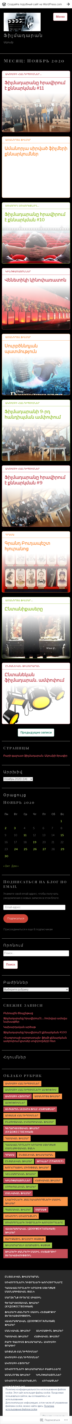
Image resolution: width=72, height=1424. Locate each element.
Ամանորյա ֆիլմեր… (19, 600)
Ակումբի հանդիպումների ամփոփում (31, 1089)
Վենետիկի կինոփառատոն (35, 280)
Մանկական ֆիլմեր (18, 1193)
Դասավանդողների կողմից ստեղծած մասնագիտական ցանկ (30, 1146)
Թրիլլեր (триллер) (50, 1161)
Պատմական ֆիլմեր (18, 1209)
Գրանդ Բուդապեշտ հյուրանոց (27, 545)
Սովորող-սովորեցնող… (22, 205)
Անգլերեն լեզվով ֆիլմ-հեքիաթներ (30, 1109)
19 (34, 842)
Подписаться (15, 918)
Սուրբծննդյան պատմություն (21, 348)
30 (6, 856)
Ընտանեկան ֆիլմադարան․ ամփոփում (34, 677)
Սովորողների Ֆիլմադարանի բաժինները (33, 1369)
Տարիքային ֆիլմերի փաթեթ (24, 1239)
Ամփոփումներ (15, 1102)
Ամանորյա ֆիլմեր (18, 139)
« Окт (6, 866)
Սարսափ (40, 1209)
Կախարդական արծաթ (19, 1027)
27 (44, 849)
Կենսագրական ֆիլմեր (20, 1174)
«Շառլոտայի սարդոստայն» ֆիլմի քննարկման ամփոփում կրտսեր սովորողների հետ (35, 1039)
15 (62, 835)
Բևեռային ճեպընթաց (18, 1013)
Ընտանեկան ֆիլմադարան (22, 666)
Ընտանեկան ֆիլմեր (18, 1161)
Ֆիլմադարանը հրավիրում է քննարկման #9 (35, 480)
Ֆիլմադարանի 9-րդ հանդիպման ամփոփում (33, 414)
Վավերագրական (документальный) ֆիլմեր (30, 1230)
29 (62, 849)
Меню (60, 16)
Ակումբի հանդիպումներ (22, 403)
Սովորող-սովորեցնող (21, 1216)
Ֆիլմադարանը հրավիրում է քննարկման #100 (35, 1032)
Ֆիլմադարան (23, 35)
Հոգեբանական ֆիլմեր (20, 1186)
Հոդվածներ (50, 1380)
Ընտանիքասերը (24, 608)
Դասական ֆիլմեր (17, 1138)
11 (25, 835)
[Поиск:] (36, 954)
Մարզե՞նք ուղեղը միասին (23, 1297)
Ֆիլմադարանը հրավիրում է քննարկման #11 (35, 85)
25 (25, 849)
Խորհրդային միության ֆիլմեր (27, 1167)
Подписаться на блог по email (35, 884)
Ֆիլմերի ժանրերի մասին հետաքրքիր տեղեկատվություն (30, 1253)
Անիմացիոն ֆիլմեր (49, 1330)
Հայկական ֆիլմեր (48, 1180)
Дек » (14, 866)
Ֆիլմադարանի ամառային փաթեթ (27, 1245)
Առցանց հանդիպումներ (21, 1115)
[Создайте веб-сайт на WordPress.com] (36, 4)
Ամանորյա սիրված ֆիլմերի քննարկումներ (36, 151)
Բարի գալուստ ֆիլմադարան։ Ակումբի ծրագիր (35, 755)
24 (16, 849)
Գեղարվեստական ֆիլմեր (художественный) (22, 1130)
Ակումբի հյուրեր (17, 1096)
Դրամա (10, 534)
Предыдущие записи (36, 732)
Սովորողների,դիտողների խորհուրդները (34, 1222)
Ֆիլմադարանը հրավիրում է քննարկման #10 (35, 217)
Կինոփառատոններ (18, 271)
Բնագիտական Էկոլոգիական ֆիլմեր (29, 1122)
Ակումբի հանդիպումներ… (23, 74)
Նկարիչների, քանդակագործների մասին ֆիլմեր (33, 1201)
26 (35, 849)
